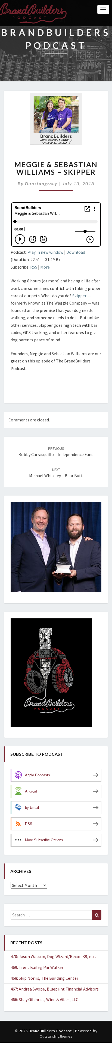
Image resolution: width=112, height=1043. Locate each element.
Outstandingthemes (56, 1036)
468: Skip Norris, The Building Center (44, 978)
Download (75, 252)
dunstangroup (41, 183)
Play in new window (45, 252)
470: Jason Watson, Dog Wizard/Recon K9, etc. (53, 956)
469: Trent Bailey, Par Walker (37, 967)
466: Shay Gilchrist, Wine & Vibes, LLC (44, 999)
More (45, 267)
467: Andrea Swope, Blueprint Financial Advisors (55, 989)
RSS (33, 267)
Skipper (79, 295)
